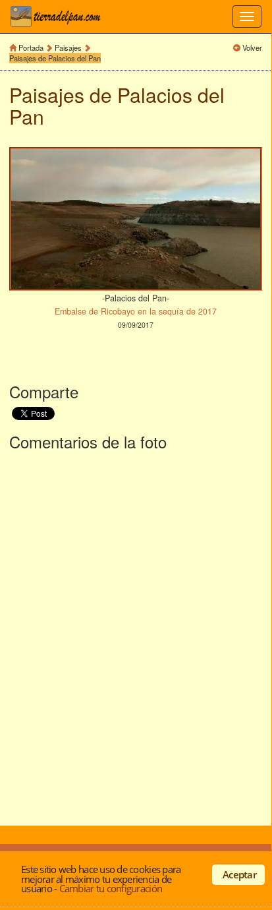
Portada (30, 47)
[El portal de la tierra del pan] (59, 16)
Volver (252, 47)
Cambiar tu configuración (110, 888)
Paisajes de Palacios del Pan (55, 58)
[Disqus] (135, 636)
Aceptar (239, 874)
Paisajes (69, 47)
